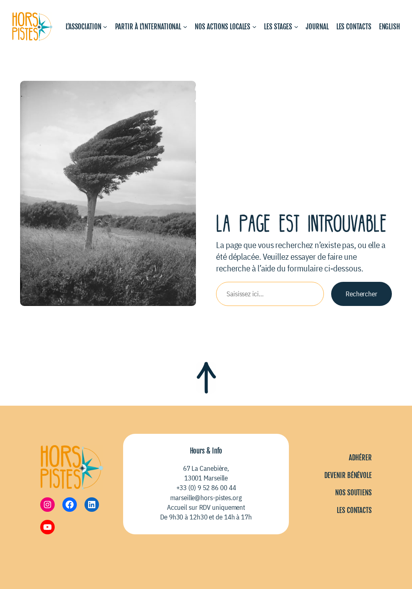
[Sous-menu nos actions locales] (254, 27)
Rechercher (361, 293)
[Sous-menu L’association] (105, 27)
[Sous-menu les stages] (296, 27)
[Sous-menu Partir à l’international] (185, 27)
